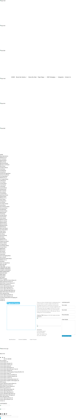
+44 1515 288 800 (7, 359)
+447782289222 (3, 403)
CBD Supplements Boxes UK (6, 385)
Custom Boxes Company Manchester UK (9, 379)
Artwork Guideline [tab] (23, 339)
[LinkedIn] (4, 414)
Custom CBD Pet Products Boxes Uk (8, 383)
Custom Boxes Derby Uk (5, 366)
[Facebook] (0, 414)
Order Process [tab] (33, 339)
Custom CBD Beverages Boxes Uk (7, 393)
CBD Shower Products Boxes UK (7, 386)
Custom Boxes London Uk (6, 377)
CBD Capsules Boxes (4, 396)
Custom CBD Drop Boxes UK (6, 398)
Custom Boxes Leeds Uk (5, 373)
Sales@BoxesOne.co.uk (5, 405)
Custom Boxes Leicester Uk (6, 363)
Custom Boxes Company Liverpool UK (8, 376)
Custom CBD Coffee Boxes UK (6, 392)
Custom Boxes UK (4, 361)
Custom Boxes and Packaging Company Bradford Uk (12, 372)
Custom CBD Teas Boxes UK (6, 390)
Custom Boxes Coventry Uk (6, 364)
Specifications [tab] (12, 339)
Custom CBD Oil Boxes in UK (6, 399)
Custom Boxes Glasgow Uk (6, 370)
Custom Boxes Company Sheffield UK (8, 374)
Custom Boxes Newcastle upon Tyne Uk (9, 369)
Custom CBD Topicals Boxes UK (7, 389)
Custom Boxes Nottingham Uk (7, 367)
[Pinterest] (6, 414)
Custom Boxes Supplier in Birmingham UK (9, 380)
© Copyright (5, 415)
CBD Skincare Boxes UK (5, 387)
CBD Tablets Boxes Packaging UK (7, 395)
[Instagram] (2, 414)
